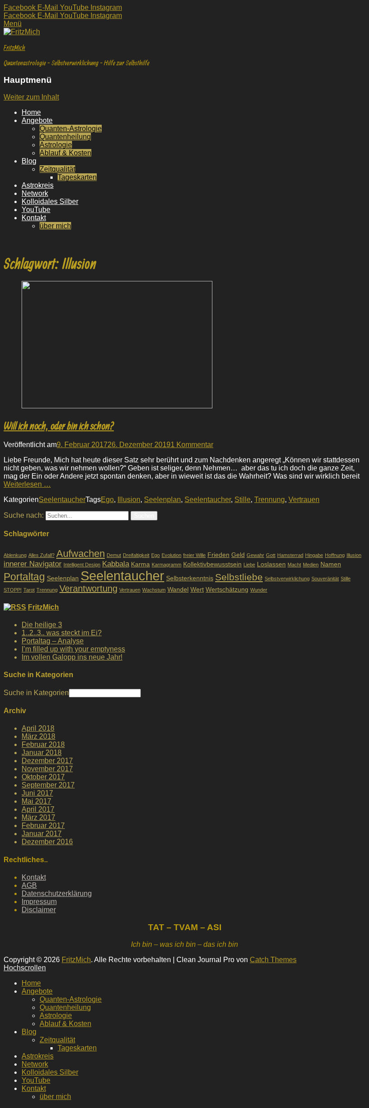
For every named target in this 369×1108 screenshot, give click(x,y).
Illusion (128, 499)
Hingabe (314, 555)
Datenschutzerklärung (57, 893)
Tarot (29, 589)
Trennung (269, 499)
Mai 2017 (36, 801)
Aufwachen (80, 553)
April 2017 (38, 809)
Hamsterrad (290, 555)
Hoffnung (335, 555)
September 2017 (48, 785)
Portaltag (24, 577)
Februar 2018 (43, 744)
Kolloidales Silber (50, 201)
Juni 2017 (37, 793)
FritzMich (14, 47)
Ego (107, 499)
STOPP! (13, 589)
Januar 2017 (42, 833)
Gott (270, 555)
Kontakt (34, 218)
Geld (238, 554)
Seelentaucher (62, 499)
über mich (55, 226)
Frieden (218, 554)
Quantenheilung (65, 136)
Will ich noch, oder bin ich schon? (59, 425)
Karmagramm (166, 564)
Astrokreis (38, 185)
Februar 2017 (43, 825)
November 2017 (47, 769)
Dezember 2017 (47, 760)
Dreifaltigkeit (136, 555)
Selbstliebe (239, 577)
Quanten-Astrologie (71, 128)
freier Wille (194, 555)
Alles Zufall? (41, 555)
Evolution (171, 555)
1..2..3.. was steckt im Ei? (62, 633)
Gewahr (255, 555)
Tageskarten (77, 177)
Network (35, 193)
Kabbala (115, 564)
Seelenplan (162, 499)
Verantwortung (88, 588)
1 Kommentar (192, 444)
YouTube (36, 209)
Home (31, 112)
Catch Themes (273, 959)
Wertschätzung (227, 589)
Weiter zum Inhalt (31, 97)
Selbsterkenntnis (189, 578)
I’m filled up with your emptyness (73, 649)
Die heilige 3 (42, 625)
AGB (29, 885)
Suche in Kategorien (36, 692)
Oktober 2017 (43, 777)
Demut (114, 555)
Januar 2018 (42, 752)
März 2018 (38, 736)
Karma (140, 564)
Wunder (258, 589)
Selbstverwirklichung (287, 578)
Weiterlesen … (27, 484)
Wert (197, 589)
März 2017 (38, 817)
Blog (29, 161)
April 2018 (38, 728)
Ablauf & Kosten (65, 153)
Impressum (39, 901)
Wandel (178, 589)
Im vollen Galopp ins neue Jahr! (72, 657)
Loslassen (271, 564)
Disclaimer (39, 910)
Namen (330, 564)
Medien (311, 564)
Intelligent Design (81, 564)
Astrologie (56, 145)
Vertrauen (304, 499)
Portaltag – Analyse (53, 641)
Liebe (249, 564)
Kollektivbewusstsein (212, 564)
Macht (294, 564)
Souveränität (325, 578)
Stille (242, 499)
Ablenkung (15, 555)
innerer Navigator (33, 564)
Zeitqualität (57, 169)
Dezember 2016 (47, 842)
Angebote (37, 120)
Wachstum (154, 589)
